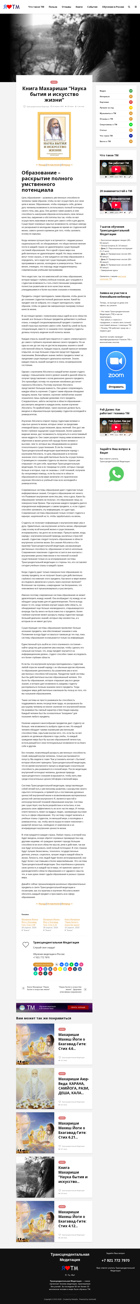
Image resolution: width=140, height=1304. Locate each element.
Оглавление (54, 165)
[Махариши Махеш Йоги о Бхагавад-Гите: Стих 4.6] (35, 1044)
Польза (53, 6)
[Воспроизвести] (106, 176)
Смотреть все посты (43, 964)
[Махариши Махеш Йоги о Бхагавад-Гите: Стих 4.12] (35, 1221)
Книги (79, 6)
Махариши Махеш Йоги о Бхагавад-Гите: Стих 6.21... (72, 1130)
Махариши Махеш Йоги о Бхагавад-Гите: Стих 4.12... (72, 1219)
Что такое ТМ (36, 6)
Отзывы (66, 6)
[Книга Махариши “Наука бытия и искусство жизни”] (35, 1177)
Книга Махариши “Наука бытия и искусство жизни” (72, 922)
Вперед (66, 165)
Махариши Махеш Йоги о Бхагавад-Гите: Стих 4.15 (51, 922)
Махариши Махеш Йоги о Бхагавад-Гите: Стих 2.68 (30, 922)
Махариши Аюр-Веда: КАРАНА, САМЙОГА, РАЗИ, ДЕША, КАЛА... (73, 1086)
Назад (42, 165)
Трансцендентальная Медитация (37, 106)
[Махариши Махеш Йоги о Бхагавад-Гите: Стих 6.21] (35, 1132)
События (92, 6)
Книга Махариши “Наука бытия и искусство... (73, 1174)
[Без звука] (125, 176)
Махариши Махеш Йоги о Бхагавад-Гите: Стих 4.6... (72, 1041)
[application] (116, 169)
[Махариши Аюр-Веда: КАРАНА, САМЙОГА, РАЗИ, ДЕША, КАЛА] (35, 1088)
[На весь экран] (130, 176)
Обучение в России (113, 6)
